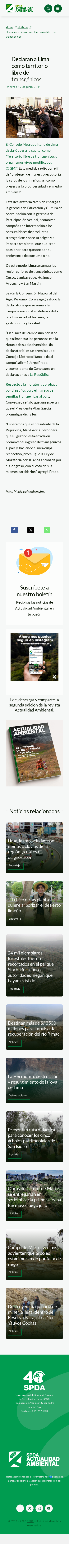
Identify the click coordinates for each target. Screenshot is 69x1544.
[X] (30, 530)
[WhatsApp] (47, 530)
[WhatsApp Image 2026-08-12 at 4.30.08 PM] (34, 722)
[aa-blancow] (34, 1453)
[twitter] (30, 1508)
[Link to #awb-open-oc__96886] (48, 8)
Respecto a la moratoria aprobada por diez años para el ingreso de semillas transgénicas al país (32, 390)
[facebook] (20, 1508)
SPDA (30, 1521)
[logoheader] (19, 5)
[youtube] (49, 1508)
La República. (40, 374)
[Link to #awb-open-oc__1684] (58, 8)
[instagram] (39, 1508)
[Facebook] (14, 530)
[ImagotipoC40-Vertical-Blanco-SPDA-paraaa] (34, 1372)
